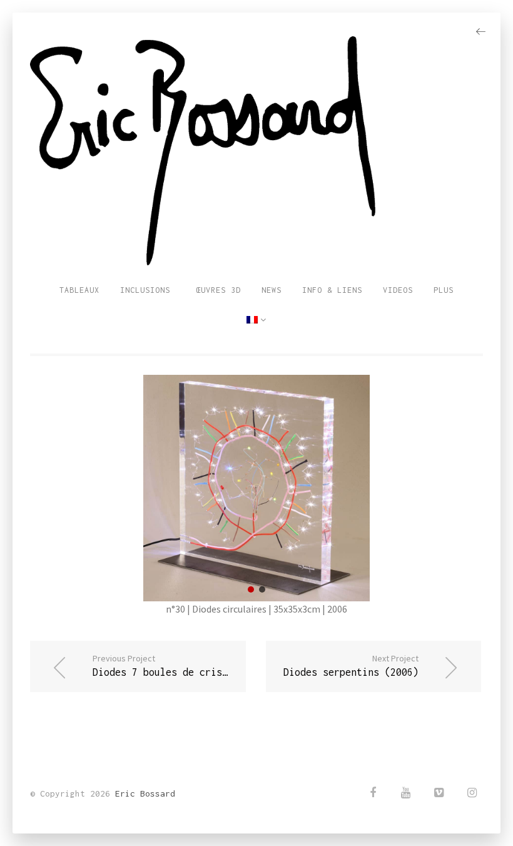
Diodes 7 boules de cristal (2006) (169, 665)
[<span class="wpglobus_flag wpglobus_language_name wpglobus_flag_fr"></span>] (256, 320)
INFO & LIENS (332, 290)
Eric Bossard (145, 793)
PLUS (444, 290)
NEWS (272, 290)
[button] (251, 589)
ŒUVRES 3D (216, 290)
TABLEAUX (79, 290)
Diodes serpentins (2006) (351, 665)
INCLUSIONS (145, 290)
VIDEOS (398, 290)
